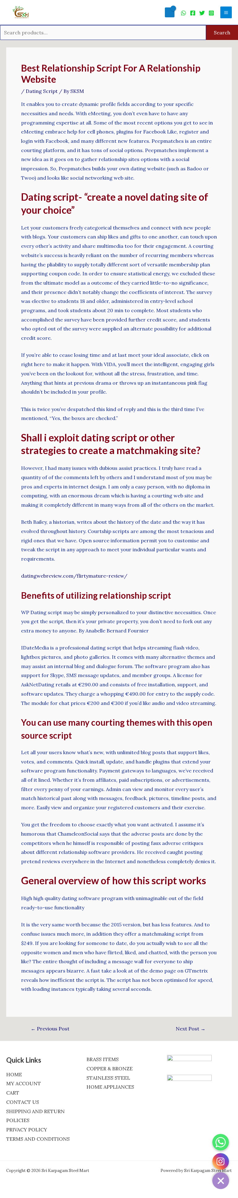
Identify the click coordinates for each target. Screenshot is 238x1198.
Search (222, 32)
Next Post (190, 1028)
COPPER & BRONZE (109, 1068)
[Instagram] (211, 13)
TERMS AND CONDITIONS (38, 1139)
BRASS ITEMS (102, 1059)
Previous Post (50, 1028)
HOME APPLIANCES (110, 1087)
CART (12, 1093)
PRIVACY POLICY (26, 1129)
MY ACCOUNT (23, 1083)
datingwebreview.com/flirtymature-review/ (74, 576)
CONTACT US (22, 1102)
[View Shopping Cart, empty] (169, 12)
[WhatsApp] (183, 13)
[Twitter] (202, 13)
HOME (14, 1074)
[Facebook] (193, 13)
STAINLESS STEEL (108, 1078)
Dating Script (42, 91)
